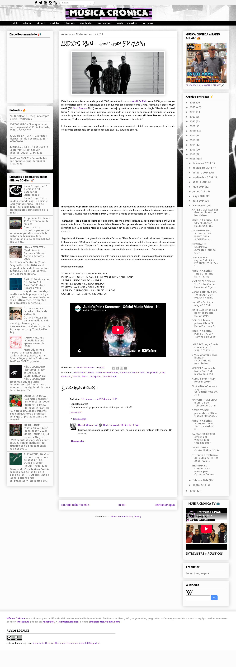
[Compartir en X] (121, 368)
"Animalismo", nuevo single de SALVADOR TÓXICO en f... (205, 390)
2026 (193, 102)
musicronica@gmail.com (104, 621)
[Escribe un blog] (117, 368)
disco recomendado (107, 372)
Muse (85, 376)
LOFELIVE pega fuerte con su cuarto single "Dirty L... (205, 347)
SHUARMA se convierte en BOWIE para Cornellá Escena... (204, 470)
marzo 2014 (199, 205)
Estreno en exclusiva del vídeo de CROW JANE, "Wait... (205, 458)
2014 (193, 158)
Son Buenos (80, 108)
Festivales (86, 23)
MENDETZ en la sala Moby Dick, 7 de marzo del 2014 (203, 371)
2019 (193, 135)
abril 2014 (198, 200)
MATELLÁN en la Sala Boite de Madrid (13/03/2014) (204, 312)
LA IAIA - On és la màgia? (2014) (202, 304)
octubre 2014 (200, 172)
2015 (193, 154)
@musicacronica (68, 621)
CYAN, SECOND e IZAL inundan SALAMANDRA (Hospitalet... (204, 359)
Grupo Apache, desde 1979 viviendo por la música (37, 221)
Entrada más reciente (75, 504)
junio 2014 (199, 191)
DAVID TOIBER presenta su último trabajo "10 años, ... (205, 413)
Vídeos (40, 23)
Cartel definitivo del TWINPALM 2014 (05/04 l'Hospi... (204, 294)
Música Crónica (16, 618)
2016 (193, 149)
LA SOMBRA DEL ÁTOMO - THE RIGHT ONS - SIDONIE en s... (201, 235)
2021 (193, 126)
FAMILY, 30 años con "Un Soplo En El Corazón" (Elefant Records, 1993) (36, 283)
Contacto (147, 23)
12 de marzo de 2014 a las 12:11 (99, 399)
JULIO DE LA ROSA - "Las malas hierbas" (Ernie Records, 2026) (28, 137)
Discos (27, 23)
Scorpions (96, 376)
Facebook (48, 621)
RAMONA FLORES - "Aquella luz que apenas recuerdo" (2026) (28, 160)
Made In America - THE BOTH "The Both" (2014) (202, 273)
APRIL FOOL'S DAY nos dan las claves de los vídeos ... (205, 212)
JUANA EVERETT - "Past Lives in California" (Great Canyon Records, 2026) (29, 149)
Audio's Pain (139, 101)
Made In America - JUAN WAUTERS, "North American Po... (203, 425)
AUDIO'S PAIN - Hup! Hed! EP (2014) (203, 380)
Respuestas (79, 419)
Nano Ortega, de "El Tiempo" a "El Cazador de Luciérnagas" (36, 190)
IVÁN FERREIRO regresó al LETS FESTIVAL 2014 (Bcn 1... (205, 261)
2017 (193, 144)
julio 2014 (198, 186)
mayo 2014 (199, 196)
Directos (70, 23)
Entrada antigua (164, 504)
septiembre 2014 (203, 177)
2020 (193, 130)
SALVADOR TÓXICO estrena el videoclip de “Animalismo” (203, 438)
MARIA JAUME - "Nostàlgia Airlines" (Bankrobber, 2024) (36, 428)
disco (91, 372)
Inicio (15, 23)
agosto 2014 (200, 181)
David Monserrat (88, 425)
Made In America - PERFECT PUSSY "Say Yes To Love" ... (204, 335)
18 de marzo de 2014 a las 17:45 (121, 425)
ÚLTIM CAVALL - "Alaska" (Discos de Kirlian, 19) (35, 311)
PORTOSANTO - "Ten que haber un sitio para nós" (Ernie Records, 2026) (30, 127)
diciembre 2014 (202, 163)
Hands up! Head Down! (133, 372)
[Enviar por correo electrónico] (113, 368)
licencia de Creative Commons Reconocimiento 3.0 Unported (66, 643)
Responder (76, 412)
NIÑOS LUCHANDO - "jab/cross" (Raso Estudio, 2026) (35, 369)
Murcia (77, 376)
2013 (193, 490)
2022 (193, 121)
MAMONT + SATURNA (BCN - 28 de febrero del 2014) (204, 402)
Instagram (23, 621)
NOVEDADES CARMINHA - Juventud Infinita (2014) (204, 248)
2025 (193, 107)
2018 (193, 140)
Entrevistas (105, 23)
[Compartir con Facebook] (125, 368)
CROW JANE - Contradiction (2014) (205, 449)
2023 (193, 116)
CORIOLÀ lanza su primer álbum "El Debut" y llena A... (204, 323)
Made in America (127, 23)
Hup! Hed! (153, 372)
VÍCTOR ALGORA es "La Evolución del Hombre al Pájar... (204, 284)
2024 (193, 111)
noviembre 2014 (202, 167)
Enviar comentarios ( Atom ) (126, 516)
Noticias (55, 23)
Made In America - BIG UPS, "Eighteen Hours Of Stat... (205, 222)
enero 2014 (199, 484)
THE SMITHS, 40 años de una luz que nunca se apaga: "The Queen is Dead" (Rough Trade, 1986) (37, 460)
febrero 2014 (200, 480)
